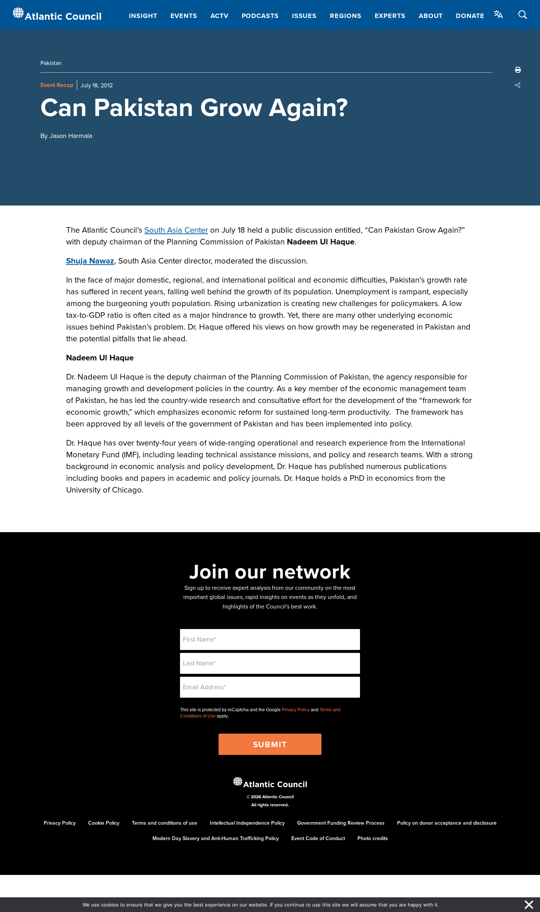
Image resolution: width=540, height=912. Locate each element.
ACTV (219, 16)
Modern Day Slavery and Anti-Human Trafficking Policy (215, 838)
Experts (390, 16)
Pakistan (51, 63)
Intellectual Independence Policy (247, 822)
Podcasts (260, 16)
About (431, 16)
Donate (470, 16)
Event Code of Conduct (318, 838)
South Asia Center (176, 229)
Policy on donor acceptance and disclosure (447, 822)
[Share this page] (517, 85)
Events (183, 16)
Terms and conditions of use (164, 822)
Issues (304, 16)
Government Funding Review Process (341, 822)
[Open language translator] (498, 14)
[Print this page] (517, 69)
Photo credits (372, 838)
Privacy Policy (296, 709)
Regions (345, 16)
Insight (143, 16)
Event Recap (56, 85)
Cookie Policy (103, 822)
